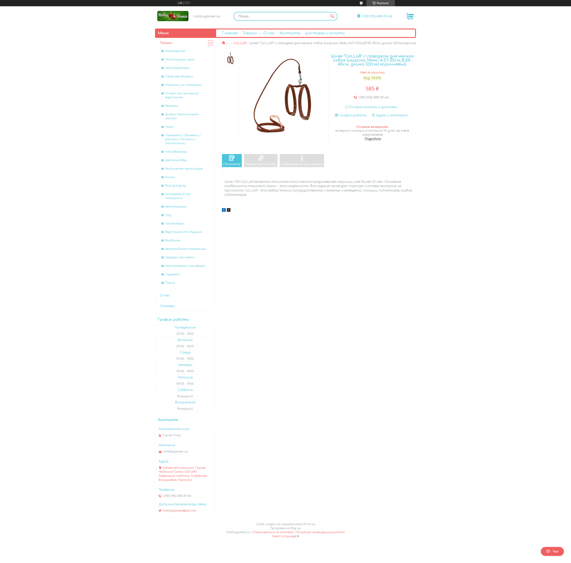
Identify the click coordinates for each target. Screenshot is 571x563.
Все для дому (175, 185)
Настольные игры (179, 59)
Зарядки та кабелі (179, 257)
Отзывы (167, 306)
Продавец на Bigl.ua (285, 528)
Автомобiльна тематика (185, 249)
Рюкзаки (171, 105)
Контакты (289, 33)
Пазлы (170, 282)
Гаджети (172, 274)
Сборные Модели (179, 76)
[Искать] (332, 16)
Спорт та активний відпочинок (182, 95)
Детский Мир (176, 160)
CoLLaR (240, 43)
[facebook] (224, 210)
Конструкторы (177, 68)
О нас (269, 33)
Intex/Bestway (176, 151)
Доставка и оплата (325, 33)
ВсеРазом (172, 240)
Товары (249, 33)
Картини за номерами (183, 84)
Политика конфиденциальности (320, 532)
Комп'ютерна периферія (185, 265)
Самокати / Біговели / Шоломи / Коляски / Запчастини (183, 139)
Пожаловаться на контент (273, 532)
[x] (228, 210)
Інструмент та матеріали (177, 196)
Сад (168, 215)
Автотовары (175, 206)
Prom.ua (309, 524)
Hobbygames (175, 51)
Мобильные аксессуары (184, 168)
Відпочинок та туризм (183, 232)
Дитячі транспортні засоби (182, 116)
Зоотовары (174, 223)
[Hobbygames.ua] (172, 15)
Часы (169, 126)
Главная (230, 33)
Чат (556, 551)
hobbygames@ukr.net (179, 510)
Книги (170, 177)
